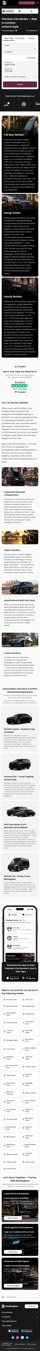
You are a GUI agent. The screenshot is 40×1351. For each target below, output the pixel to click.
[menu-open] (38, 3)
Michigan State (12, 1040)
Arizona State (30, 1162)
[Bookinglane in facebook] (12, 1337)
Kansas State (11, 1169)
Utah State (11, 1049)
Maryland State (28, 1128)
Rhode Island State (11, 1110)
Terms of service (20, 1344)
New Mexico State (10, 1084)
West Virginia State (11, 1014)
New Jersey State (29, 1040)
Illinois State (11, 1137)
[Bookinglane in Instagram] (17, 1337)
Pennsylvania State (11, 1128)
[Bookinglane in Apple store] (13, 1331)
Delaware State (10, 1058)
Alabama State (12, 1154)
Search (20, 84)
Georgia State (12, 1119)
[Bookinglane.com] (20, 366)
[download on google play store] (28, 978)
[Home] (3, 1297)
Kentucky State (28, 1075)
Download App (28, 3)
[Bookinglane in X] (22, 1337)
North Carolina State (30, 1102)
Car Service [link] (11, 1297)
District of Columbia (9, 1093)
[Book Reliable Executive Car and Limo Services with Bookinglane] (5, 3)
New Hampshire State (11, 1066)
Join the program (13, 1286)
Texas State (11, 1075)
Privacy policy (31, 1344)
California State (28, 1058)
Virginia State (11, 1162)
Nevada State (12, 1000)
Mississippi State (29, 1084)
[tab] (8, 11)
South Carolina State (30, 1049)
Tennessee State (29, 1137)
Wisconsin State (10, 1102)
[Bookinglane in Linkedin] (27, 1337)
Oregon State (30, 1067)
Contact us (31, 1306)
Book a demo (13, 1218)
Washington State (10, 1145)
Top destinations (9, 1321)
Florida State (30, 1014)
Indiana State (30, 1006)
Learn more (13, 1252)
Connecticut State (29, 1023)
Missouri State (30, 1093)
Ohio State (29, 1000)
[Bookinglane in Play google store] (27, 1331)
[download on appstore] (12, 978)
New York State (12, 1006)
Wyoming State (28, 1031)
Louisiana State (10, 1031)
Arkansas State (12, 1023)
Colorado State (28, 1154)
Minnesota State (29, 1119)
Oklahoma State (29, 1110)
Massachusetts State (30, 1145)
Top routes (6, 1325)
